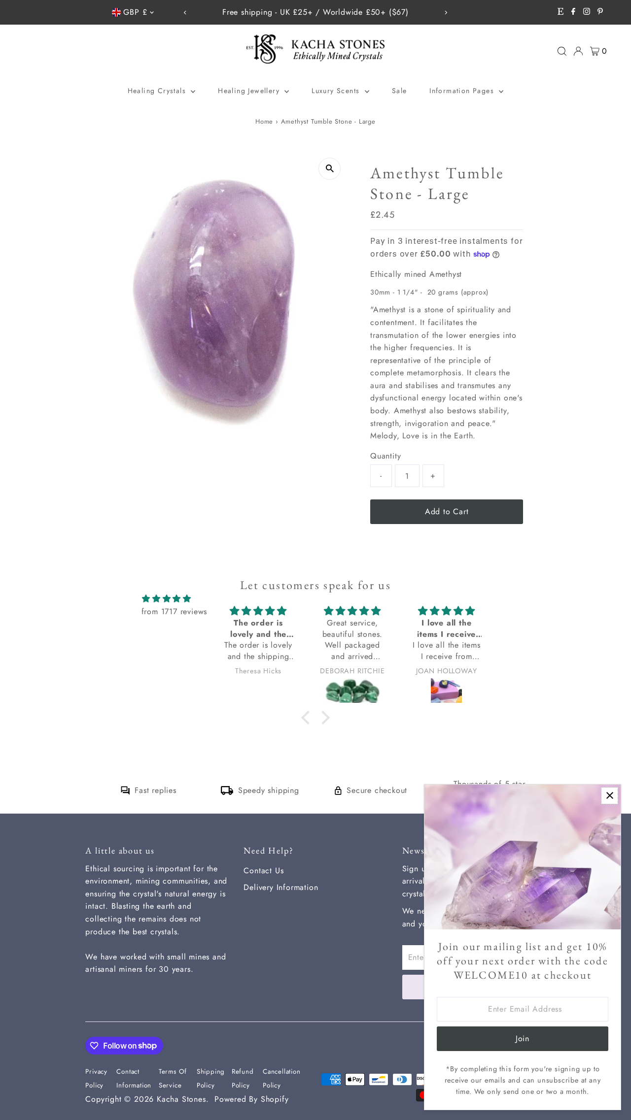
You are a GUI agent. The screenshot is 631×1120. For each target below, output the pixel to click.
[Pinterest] (600, 12)
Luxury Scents (337, 91)
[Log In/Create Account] (578, 51)
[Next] (446, 12)
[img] (166, 599)
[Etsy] (560, 12)
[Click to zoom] (329, 169)
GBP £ (135, 12)
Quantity (385, 455)
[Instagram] (587, 12)
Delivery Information (281, 887)
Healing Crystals (158, 91)
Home (264, 121)
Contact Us (263, 870)
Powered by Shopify (251, 1099)
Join (522, 1038)
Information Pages (462, 91)
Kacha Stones (181, 1099)
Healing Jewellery (250, 91)
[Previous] (185, 12)
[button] (308, 718)
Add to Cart (447, 511)
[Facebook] (573, 12)
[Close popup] (609, 795)
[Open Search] (562, 51)
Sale (399, 91)
